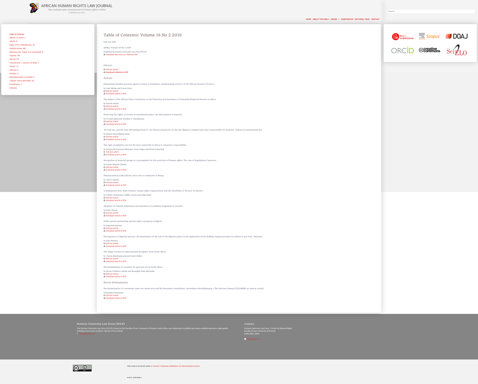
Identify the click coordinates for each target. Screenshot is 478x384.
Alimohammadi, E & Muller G (21, 77)
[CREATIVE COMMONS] (429, 50)
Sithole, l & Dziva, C (17, 38)
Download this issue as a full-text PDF (122, 55)
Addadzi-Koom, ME (17, 48)
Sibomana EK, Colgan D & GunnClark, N (26, 52)
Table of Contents (16, 34)
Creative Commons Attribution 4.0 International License (176, 366)
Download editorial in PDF (117, 72)
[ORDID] (402, 50)
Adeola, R (13, 41)
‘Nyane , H (13, 66)
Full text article (112, 69)
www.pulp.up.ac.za (87, 334)
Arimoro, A (13, 70)
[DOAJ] (456, 36)
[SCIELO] (456, 50)
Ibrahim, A (13, 73)
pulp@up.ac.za (253, 339)
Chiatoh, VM (14, 56)
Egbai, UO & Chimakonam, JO (22, 45)
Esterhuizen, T (15, 84)
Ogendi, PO (14, 59)
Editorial (13, 88)
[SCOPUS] (429, 36)
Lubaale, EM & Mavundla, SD (21, 81)
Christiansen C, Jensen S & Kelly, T (24, 63)
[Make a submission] (402, 36)
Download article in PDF (116, 94)
